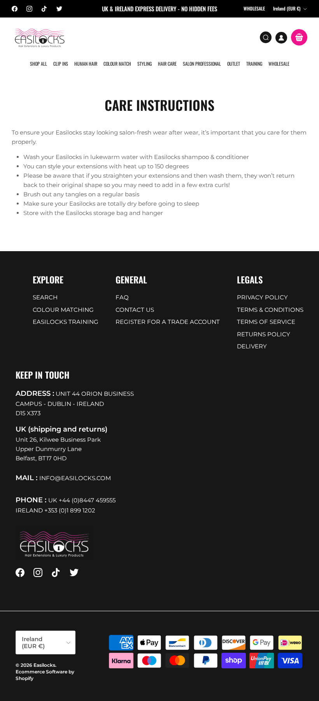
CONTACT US (135, 309)
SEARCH (45, 297)
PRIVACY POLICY (262, 297)
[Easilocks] (40, 37)
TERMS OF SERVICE (266, 321)
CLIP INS (60, 63)
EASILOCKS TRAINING (65, 321)
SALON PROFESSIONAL (202, 63)
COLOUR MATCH (117, 63)
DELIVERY (252, 346)
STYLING (144, 63)
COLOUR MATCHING (63, 309)
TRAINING (254, 63)
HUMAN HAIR (85, 63)
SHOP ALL (38, 63)
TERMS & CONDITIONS (270, 309)
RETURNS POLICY (263, 334)
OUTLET (233, 63)
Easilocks (44, 665)
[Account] (281, 38)
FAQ (122, 297)
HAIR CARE (167, 63)
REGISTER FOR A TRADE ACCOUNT (168, 321)
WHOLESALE (278, 63)
